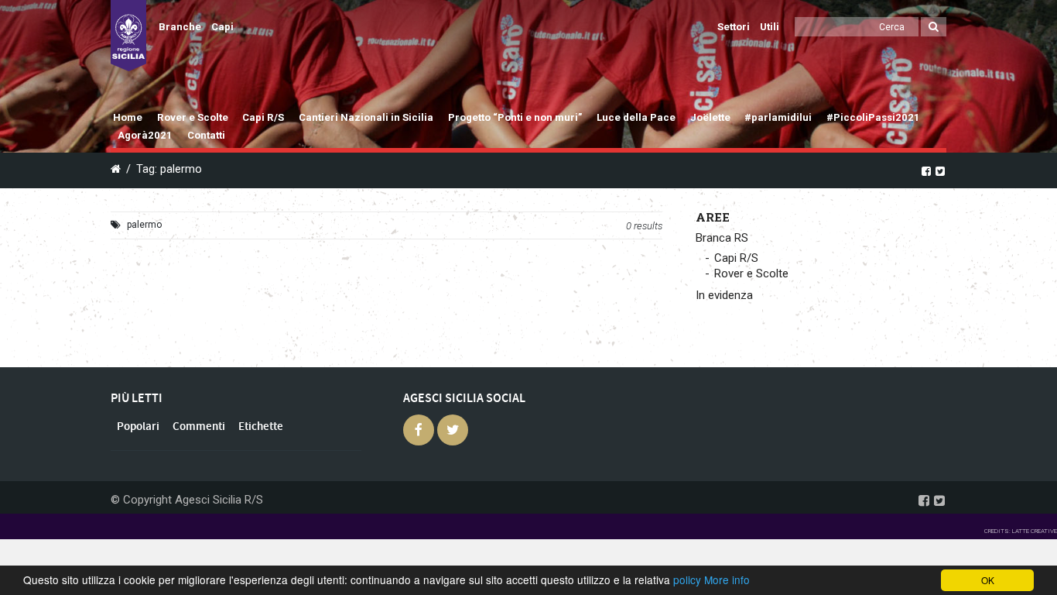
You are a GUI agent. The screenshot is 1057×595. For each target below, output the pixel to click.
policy (687, 579)
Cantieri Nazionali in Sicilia (366, 117)
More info (727, 579)
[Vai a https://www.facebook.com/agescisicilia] (926, 170)
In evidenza (724, 295)
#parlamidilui (778, 117)
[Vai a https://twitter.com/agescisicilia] (940, 170)
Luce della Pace (636, 117)
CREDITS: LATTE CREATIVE (1020, 531)
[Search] (933, 26)
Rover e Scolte (192, 117)
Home (127, 117)
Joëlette (710, 117)
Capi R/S (263, 117)
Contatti (206, 135)
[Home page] (128, 35)
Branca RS (722, 238)
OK (987, 579)
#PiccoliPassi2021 (873, 117)
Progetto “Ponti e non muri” (515, 117)
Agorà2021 (145, 135)
